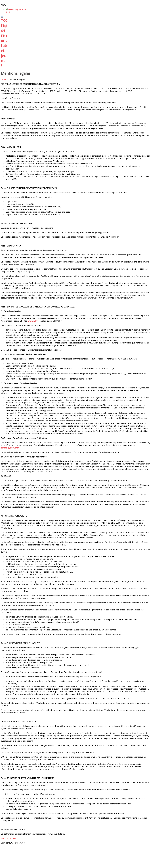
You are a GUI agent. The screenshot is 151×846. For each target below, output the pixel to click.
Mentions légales (8, 838)
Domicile (4, 79)
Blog (8, 12)
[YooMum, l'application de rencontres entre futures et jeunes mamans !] (4, 65)
